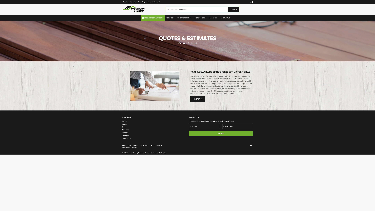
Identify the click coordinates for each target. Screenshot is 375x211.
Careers (125, 133)
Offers (197, 18)
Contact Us (225, 18)
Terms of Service (156, 145)
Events (204, 18)
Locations (125, 136)
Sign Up (221, 134)
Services (169, 18)
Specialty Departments (153, 18)
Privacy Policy (133, 145)
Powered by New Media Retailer (155, 153)
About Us (213, 18)
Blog (123, 127)
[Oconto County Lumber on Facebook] (251, 146)
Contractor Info (184, 18)
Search (235, 9)
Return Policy (144, 145)
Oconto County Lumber (135, 153)
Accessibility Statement (130, 148)
